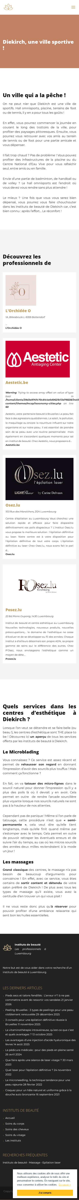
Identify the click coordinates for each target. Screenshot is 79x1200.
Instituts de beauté (15, 1162)
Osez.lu (13, 505)
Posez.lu (14, 609)
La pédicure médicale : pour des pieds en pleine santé (39, 1050)
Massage (34, 1162)
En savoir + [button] (65, 1184)
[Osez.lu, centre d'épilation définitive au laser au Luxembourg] (39, 478)
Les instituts (13, 1140)
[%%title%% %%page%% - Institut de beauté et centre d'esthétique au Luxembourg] (38, 585)
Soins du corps (14, 1123)
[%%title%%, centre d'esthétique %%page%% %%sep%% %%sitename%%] (38, 358)
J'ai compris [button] (45, 1193)
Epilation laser (51, 1162)
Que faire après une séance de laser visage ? (33, 1060)
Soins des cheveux (17, 1129)
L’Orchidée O (18, 310)
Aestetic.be (17, 382)
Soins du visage (15, 1135)
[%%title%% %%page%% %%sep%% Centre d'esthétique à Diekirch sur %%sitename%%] (21, 289)
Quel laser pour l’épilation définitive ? (29, 1070)
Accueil (10, 1118)
